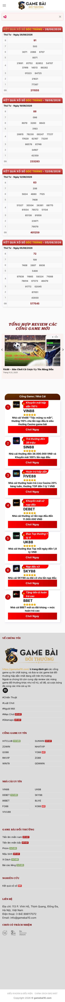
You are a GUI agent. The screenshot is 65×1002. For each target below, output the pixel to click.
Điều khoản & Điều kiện (19, 993)
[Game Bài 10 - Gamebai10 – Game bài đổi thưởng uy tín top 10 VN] (32, 5)
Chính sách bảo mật (46, 993)
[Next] (62, 355)
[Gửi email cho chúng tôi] (5, 690)
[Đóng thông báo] (60, 16)
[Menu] (4, 5)
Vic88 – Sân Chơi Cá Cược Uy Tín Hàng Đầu (28, 369)
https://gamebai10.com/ (15, 669)
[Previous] (2, 355)
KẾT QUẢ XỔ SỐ (14, 29)
